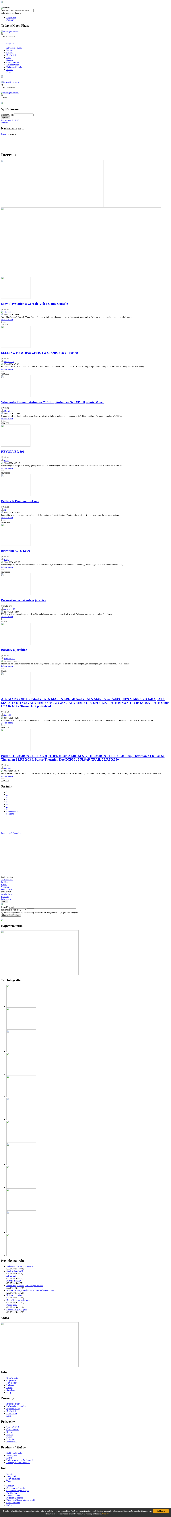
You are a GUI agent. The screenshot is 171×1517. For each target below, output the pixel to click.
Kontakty (10, 1486)
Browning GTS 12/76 (15, 550)
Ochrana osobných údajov (17, 1490)
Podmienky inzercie (14, 1498)
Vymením (5, 887)
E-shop (9, 1458)
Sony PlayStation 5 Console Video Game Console (34, 303)
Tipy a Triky (11, 1383)
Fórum (9, 1437)
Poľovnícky (6, 899)
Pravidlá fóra (11, 1493)
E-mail (4, 907)
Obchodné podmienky (15, 1488)
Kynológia (10, 1390)
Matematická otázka (10, 910)
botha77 (7, 715)
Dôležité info (11, 1413)
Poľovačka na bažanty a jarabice (23, 600)
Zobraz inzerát (7, 319)
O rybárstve (11, 1380)
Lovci (8, 57)
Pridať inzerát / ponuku (11, 833)
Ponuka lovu (6, 889)
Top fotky (10, 1481)
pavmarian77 (9, 609)
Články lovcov (12, 62)
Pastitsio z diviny (13, 1281)
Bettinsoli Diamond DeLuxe (20, 501)
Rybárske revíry (13, 1408)
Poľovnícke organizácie (16, 1406)
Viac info (106, 1514)
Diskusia (10, 1439)
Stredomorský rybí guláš (16, 1310)
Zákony (9, 60)
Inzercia (9, 69)
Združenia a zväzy (14, 48)
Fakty (8, 72)
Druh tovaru (6, 892)
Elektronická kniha (14, 67)
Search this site (7, 10)
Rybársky (5, 896)
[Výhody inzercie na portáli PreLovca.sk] (2, 920)
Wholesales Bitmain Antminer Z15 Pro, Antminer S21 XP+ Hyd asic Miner (52, 402)
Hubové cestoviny (14, 1295)
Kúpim (4, 884)
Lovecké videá (12, 65)
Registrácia (11, 17)
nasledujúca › (12, 811)
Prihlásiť (10, 20)
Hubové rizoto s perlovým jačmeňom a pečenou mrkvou (30, 1290)
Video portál (11, 1455)
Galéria (9, 53)
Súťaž (8, 1505)
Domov (4, 134)
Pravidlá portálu (13, 1495)
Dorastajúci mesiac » (11, 32)
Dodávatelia (11, 55)
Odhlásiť (5, 123)
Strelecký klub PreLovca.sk (18, 1462)
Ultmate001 (9, 312)
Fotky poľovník (13, 1479)
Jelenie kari (11, 1276)
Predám (4, 882)
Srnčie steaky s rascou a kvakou (19, 1266)
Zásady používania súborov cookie (21, 1500)
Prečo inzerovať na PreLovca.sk (20, 1460)
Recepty (9, 50)
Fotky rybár (11, 1476)
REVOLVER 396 (12, 451)
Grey (6, 460)
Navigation (9, 43)
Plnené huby (11, 1305)
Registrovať (6, 120)
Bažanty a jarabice (14, 649)
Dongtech (8, 411)
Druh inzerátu (7, 877)
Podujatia (10, 1385)
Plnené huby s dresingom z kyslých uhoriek (24, 1285)
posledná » (10, 814)
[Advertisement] (22, 142)
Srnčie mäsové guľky (15, 1271)
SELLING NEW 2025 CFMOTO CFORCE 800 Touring (39, 352)
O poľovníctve (12, 1378)
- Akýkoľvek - (7, 880)
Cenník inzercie (13, 1502)
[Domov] (2, 2)
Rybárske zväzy (13, 1404)
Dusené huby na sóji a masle (18, 1300)
